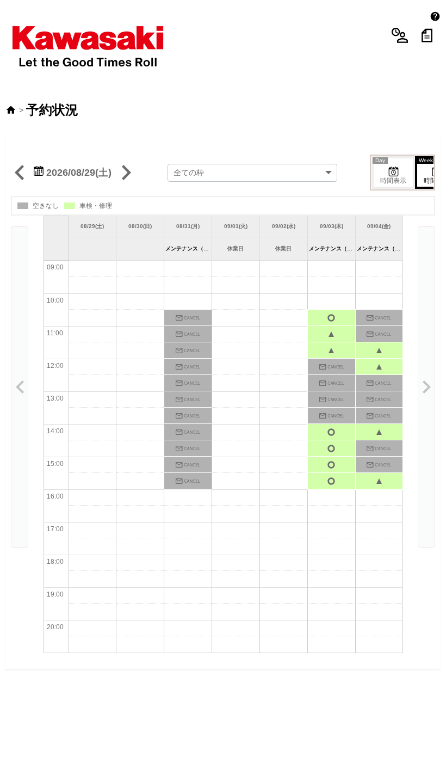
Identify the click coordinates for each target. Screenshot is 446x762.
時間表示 (390, 171)
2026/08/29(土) (78, 172)
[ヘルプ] (435, 16)
